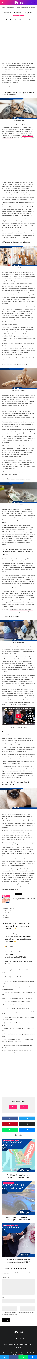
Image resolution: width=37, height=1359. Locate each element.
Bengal (15, 842)
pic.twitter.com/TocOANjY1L (15, 957)
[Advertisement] (18, 43)
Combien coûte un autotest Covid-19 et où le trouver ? (23, 899)
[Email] (20, 19)
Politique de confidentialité (25, 1344)
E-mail (3, 1305)
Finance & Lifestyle (18, 15)
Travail (17, 1140)
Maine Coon (5, 819)
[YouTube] (23, 1338)
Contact (18, 1347)
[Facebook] (13, 1338)
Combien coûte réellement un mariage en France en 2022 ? (18, 1261)
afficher (10, 87)
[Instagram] (20, 1338)
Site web (22, 1305)
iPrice (5, 1344)
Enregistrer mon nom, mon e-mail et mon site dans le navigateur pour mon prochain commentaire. (18, 1313)
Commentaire (5, 1277)
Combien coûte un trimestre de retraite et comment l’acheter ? (18, 1176)
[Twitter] (16, 1338)
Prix (16, 1225)
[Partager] (6, 19)
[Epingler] (15, 19)
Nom (3, 1297)
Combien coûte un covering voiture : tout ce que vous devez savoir (18, 1218)
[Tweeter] (10, 19)
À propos (12, 1344)
